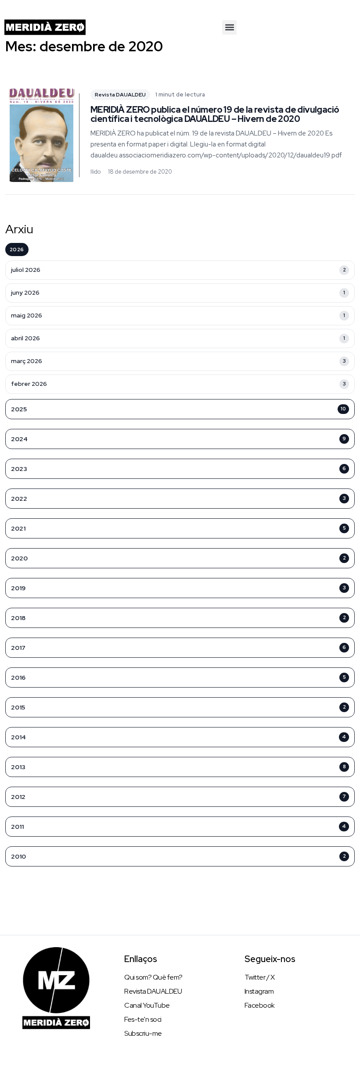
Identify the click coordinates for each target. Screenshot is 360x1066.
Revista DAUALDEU (120, 94)
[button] (229, 27)
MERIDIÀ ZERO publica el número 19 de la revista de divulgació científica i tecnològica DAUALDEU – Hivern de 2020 (214, 114)
